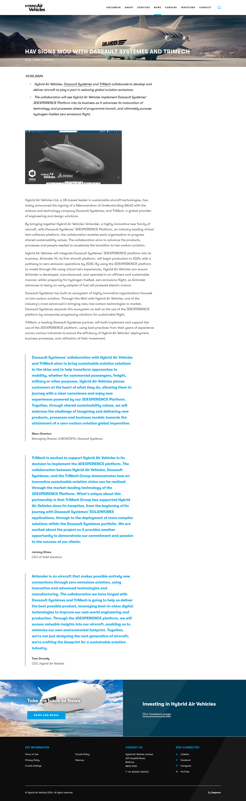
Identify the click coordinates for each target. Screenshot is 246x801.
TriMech (105, 84)
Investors (188, 7)
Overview (48, 59)
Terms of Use (31, 754)
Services (143, 7)
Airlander (113, 7)
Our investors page (157, 714)
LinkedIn (185, 754)
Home (28, 59)
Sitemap (79, 760)
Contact (205, 7)
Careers (171, 7)
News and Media (46, 715)
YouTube (185, 771)
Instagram (186, 765)
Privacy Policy (32, 760)
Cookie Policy (82, 754)
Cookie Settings (33, 765)
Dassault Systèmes (78, 84)
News (157, 7)
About (129, 7)
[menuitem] (113, 7)
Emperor (216, 792)
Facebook (186, 760)
